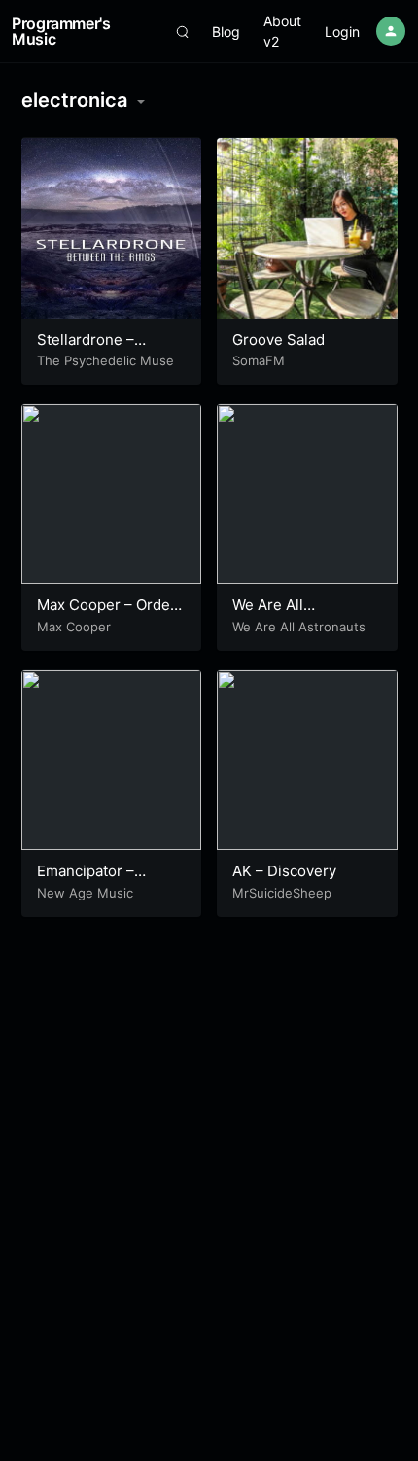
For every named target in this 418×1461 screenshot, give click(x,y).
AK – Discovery (284, 871)
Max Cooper (74, 626)
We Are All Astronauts (299, 626)
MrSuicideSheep (281, 892)
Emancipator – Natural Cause (85, 881)
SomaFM (258, 360)
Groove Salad (278, 339)
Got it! (341, 61)
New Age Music (85, 892)
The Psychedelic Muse (105, 360)
